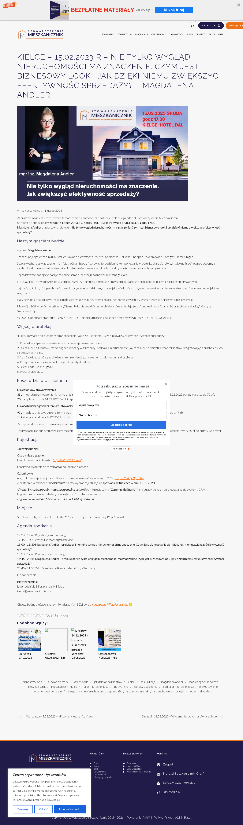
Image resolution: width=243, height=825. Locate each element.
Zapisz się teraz (121, 425)
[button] (122, 386)
